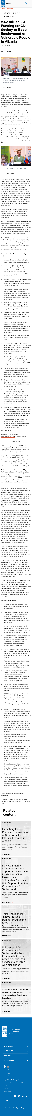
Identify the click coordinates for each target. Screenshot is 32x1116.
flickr (19, 1096)
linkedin (22, 1096)
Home (3, 8)
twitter (7, 1096)
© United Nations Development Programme (15, 1108)
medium (7, 1100)
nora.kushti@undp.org (8, 437)
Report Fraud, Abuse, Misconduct (14, 1080)
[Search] (8, 1071)
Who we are (8, 1046)
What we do (8, 1051)
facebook (11, 1096)
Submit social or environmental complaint (13, 1084)
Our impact (8, 1055)
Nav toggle (29, 3)
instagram (26, 1096)
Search (26, 3)
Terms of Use (8, 1091)
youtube (15, 1096)
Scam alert (7, 1088)
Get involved (9, 1060)
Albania (8, 3)
